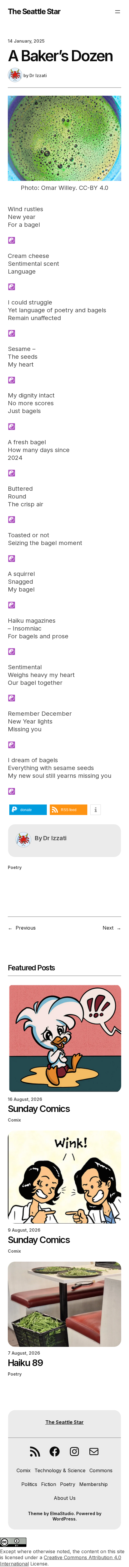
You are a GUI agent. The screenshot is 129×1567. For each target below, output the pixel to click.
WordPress (64, 1518)
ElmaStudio (62, 1513)
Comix (14, 1119)
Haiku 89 (25, 1363)
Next (108, 928)
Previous (26, 928)
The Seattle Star (34, 11)
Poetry (15, 867)
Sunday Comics (39, 1108)
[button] (28, 809)
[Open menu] (117, 11)
